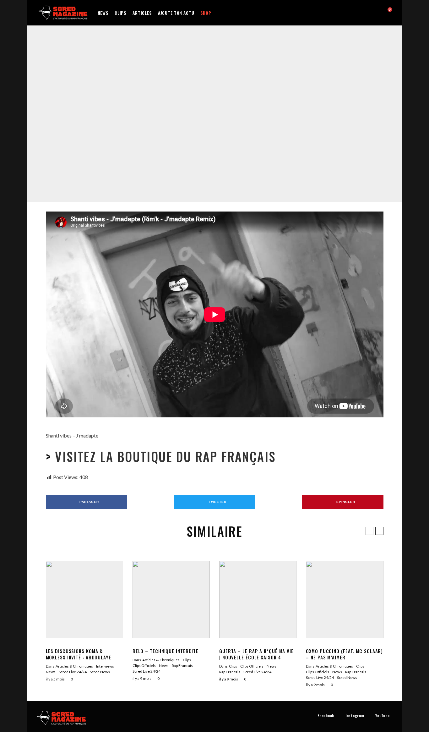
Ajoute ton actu (176, 12)
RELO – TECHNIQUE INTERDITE (165, 651)
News (103, 12)
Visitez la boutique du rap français (163, 456)
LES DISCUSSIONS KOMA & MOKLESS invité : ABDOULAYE (78, 654)
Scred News (100, 671)
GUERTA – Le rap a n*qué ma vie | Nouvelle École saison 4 (256, 654)
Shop (205, 12)
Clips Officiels (192, 110)
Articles (142, 12)
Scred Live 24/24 (245, 110)
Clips (120, 12)
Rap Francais (217, 110)
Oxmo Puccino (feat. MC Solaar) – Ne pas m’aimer (344, 654)
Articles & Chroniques (74, 666)
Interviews (105, 666)
